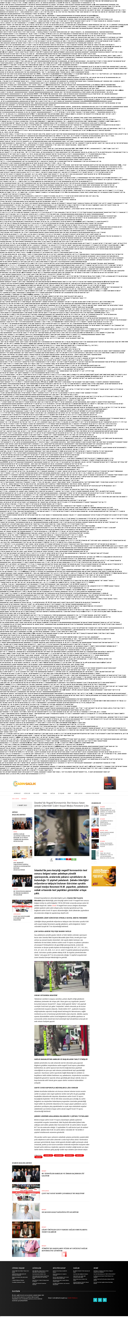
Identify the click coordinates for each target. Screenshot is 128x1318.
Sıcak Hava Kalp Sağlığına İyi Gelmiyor (60, 1212)
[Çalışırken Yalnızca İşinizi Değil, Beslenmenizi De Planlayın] (95, 822)
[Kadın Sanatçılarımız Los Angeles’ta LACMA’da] (95, 833)
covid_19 (48, 1155)
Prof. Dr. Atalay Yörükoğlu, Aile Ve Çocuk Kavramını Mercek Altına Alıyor (61, 1278)
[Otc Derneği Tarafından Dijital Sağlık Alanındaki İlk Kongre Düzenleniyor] (22, 852)
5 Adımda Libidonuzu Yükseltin (18, 1280)
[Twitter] (63, 861)
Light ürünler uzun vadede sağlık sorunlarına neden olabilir (79, 1277)
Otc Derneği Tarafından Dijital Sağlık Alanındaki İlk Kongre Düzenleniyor (21, 866)
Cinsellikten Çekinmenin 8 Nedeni (18, 1282)
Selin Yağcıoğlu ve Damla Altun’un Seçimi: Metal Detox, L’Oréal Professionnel (40, 1271)
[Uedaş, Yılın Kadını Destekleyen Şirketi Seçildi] (95, 844)
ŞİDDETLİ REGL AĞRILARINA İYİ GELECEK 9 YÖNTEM (19, 1275)
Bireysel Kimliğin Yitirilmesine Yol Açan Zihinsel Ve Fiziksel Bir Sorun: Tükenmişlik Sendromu (107, 812)
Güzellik (107, 784)
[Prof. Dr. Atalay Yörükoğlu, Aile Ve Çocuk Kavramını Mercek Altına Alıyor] (95, 855)
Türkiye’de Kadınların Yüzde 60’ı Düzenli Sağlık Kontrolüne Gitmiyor (81, 1283)
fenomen (58, 1155)
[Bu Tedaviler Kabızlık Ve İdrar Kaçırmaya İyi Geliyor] (22, 881)
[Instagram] (100, 1300)
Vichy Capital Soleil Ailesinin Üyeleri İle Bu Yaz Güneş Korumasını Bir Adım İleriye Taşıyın (40, 1277)
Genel (15, 831)
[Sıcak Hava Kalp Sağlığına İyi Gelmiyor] (26, 1211)
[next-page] (95, 862)
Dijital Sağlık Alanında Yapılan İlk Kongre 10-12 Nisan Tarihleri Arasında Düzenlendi (21, 837)
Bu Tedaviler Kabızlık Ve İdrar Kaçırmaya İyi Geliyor (22, 893)
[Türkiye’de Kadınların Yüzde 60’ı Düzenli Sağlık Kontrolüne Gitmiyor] (26, 1248)
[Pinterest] (68, 861)
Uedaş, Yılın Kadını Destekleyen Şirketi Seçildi (106, 845)
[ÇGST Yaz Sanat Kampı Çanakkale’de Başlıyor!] (22, 906)
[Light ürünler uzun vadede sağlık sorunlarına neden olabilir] (26, 1229)
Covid (54, 905)
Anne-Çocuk (16, 914)
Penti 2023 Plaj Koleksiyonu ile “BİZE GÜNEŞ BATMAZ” (104, 1274)
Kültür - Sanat (104, 830)
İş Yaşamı (102, 806)
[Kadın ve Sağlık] (24, 784)
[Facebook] (58, 861)
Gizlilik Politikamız (72, 1298)
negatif (79, 1155)
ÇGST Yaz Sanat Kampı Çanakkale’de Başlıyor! (21, 918)
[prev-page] (93, 862)
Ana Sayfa (15, 798)
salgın (38, 1157)
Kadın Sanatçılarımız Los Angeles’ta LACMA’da (107, 834)
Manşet (24, 798)
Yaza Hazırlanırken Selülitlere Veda (109, 787)
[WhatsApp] (73, 861)
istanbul (69, 1155)
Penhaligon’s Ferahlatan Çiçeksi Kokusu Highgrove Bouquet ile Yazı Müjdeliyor (103, 1271)
